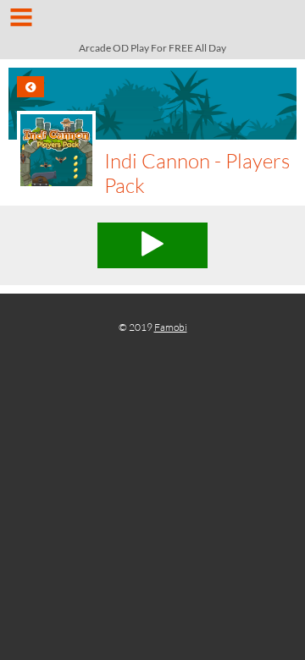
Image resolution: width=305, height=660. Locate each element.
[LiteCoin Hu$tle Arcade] (152, 23)
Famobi (170, 327)
